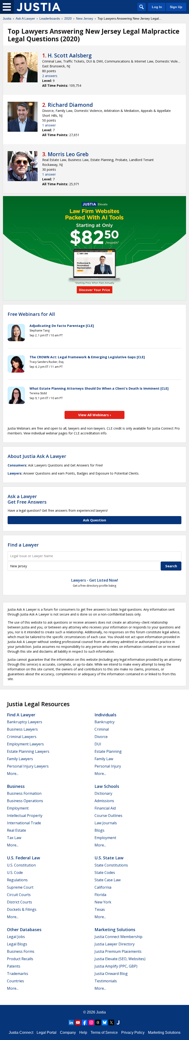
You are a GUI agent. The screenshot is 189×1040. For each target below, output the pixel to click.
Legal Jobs (16, 936)
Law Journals (105, 822)
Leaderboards (49, 18)
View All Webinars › (94, 414)
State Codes (104, 872)
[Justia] (38, 7)
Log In (157, 7)
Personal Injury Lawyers (28, 766)
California (102, 887)
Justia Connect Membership (118, 936)
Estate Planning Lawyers (28, 751)
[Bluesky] (104, 1022)
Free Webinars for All (31, 314)
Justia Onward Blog (111, 973)
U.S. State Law (109, 858)
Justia (7, 18)
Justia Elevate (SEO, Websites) (119, 958)
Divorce (101, 736)
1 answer (49, 125)
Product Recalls (20, 958)
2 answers (49, 76)
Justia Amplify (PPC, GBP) (115, 966)
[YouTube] (78, 1022)
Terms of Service (104, 1032)
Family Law (103, 758)
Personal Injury (107, 766)
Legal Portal (46, 1032)
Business (16, 786)
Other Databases (24, 929)
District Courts (19, 902)
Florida (100, 894)
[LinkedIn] (71, 1022)
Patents (13, 966)
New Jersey (84, 18)
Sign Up (176, 7)
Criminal (101, 729)
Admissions (104, 800)
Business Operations (25, 800)
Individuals (105, 714)
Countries (15, 980)
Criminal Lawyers (21, 736)
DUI (97, 744)
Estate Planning (108, 751)
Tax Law (14, 837)
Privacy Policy (133, 1032)
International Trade (24, 822)
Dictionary (103, 793)
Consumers (17, 465)
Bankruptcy (104, 721)
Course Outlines (108, 815)
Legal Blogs (17, 944)
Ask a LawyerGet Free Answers (27, 499)
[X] (111, 1022)
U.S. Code (15, 872)
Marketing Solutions (114, 929)
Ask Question (94, 520)
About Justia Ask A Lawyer (37, 456)
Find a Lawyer (23, 545)
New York (102, 902)
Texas (99, 909)
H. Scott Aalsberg (70, 55)
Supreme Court (20, 887)
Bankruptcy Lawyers (24, 721)
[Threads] (98, 1022)
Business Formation (24, 793)
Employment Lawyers (25, 744)
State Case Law (107, 879)
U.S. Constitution (21, 865)
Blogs (99, 830)
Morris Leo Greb (68, 154)
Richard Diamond (70, 104)
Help (83, 1032)
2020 (68, 18)
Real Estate (16, 830)
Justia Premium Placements (118, 951)
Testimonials (105, 980)
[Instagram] (91, 1022)
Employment (18, 808)
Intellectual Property (24, 815)
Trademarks (17, 973)
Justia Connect (21, 1032)
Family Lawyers (20, 758)
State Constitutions (111, 865)
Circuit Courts (19, 894)
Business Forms (20, 951)
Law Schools (106, 786)
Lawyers (14, 473)
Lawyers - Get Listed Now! (94, 580)
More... (12, 773)
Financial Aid (105, 808)
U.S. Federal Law (23, 858)
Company (68, 1032)
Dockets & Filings (21, 909)
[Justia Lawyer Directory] (118, 1022)
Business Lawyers (22, 729)
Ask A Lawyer (25, 18)
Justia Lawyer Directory (114, 944)
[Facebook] (84, 1022)
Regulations (17, 879)
